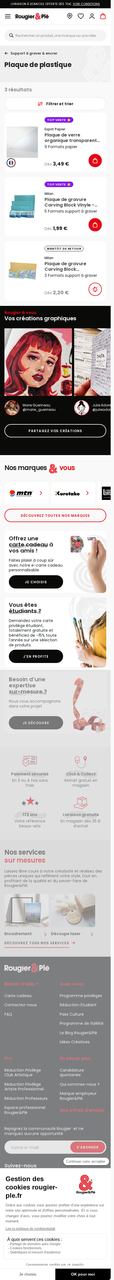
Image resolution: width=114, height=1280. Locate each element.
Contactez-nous (20, 1005)
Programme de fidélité (81, 1023)
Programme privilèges (81, 995)
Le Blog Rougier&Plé (78, 1033)
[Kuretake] (73, 493)
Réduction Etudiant (78, 1005)
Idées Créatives (75, 1042)
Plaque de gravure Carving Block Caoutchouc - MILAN (68, 266)
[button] (69, 17)
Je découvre (36, 723)
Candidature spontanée (72, 1072)
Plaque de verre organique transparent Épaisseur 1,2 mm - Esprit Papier (72, 137)
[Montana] (26, 493)
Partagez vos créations (55, 431)
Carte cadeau (18, 995)
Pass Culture (72, 1014)
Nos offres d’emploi (82, 1110)
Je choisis (36, 582)
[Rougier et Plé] (26, 967)
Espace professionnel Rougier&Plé (24, 1110)
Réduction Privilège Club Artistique (22, 1072)
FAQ (8, 1014)
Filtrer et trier (59, 104)
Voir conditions (86, 4)
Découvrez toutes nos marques (55, 515)
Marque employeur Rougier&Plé (78, 1096)
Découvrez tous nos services (36, 943)
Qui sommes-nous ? (80, 1084)
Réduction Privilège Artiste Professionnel (24, 1087)
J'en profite (36, 656)
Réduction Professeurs (26, 1098)
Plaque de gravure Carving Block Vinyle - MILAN (69, 202)
